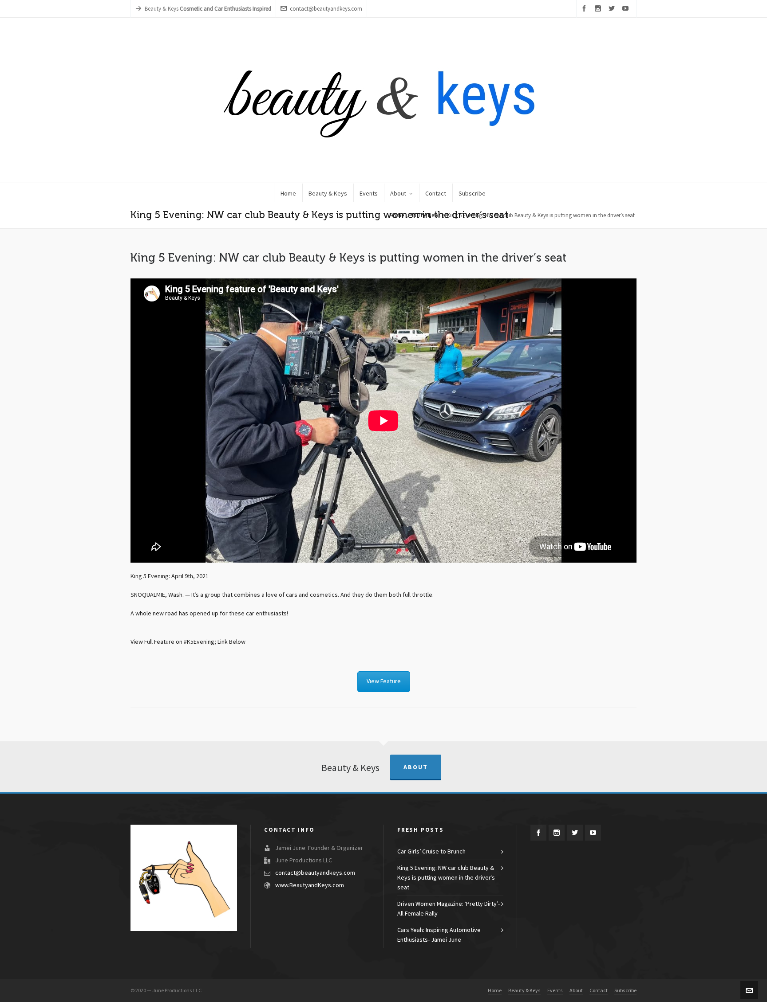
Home (396, 215)
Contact (598, 990)
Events (555, 990)
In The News (426, 215)
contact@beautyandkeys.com (326, 9)
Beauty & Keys (524, 990)
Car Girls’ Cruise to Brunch (431, 851)
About (415, 767)
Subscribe (625, 990)
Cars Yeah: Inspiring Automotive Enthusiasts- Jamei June (439, 935)
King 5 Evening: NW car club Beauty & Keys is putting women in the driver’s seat (446, 878)
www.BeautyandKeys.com (309, 885)
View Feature (384, 681)
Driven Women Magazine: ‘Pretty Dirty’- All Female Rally (448, 908)
